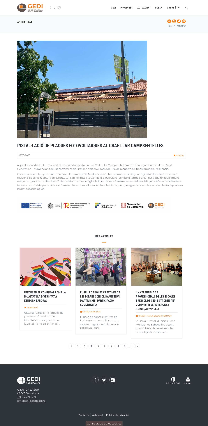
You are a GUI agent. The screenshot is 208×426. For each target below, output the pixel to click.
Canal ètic (173, 7)
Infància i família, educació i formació (155, 316)
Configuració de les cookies (104, 423)
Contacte (84, 415)
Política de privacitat (117, 415)
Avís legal (97, 415)
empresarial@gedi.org (31, 400)
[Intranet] (188, 378)
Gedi (113, 7)
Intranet (187, 383)
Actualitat (144, 7)
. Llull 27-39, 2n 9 (28, 389)
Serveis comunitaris (91, 312)
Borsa (158, 7)
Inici (170, 25)
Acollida (180, 155)
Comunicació (32, 308)
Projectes (126, 7)
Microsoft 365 (173, 383)
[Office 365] (173, 379)
